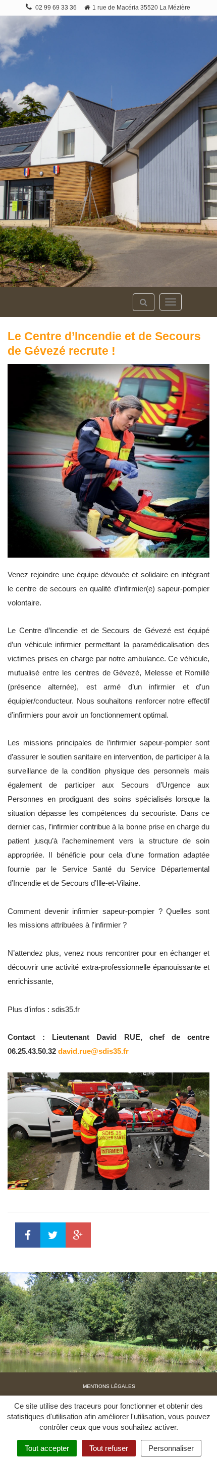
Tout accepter (47, 1448)
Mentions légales (109, 1386)
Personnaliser (171, 1448)
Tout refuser (108, 1448)
